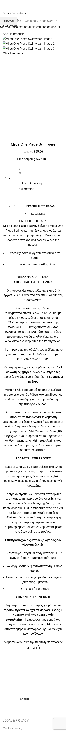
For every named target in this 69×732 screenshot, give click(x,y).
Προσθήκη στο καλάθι (40, 206)
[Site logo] (12, 5)
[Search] (28, 5)
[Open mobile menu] (62, 5)
